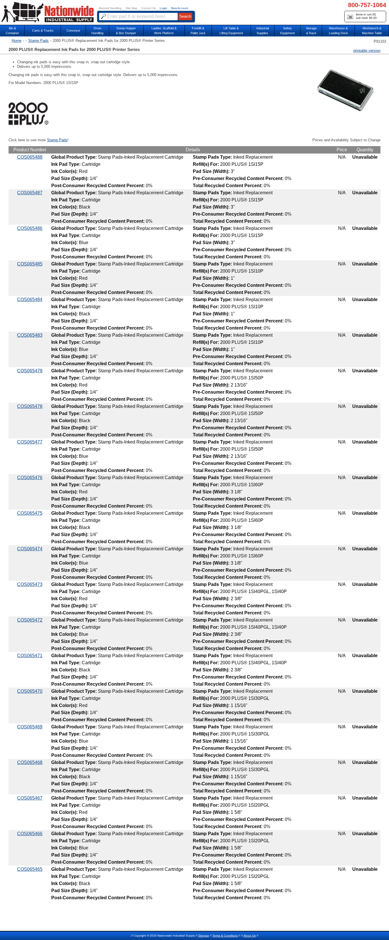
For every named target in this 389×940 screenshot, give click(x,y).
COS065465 (29, 869)
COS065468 (29, 762)
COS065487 (29, 192)
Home (16, 40)
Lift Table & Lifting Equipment (231, 30)
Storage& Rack (311, 30)
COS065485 (29, 263)
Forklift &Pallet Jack (198, 30)
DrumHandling (97, 30)
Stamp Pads (38, 40)
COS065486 (29, 228)
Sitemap (203, 935)
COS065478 (29, 406)
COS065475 (29, 513)
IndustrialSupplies (262, 30)
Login (163, 8)
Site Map (131, 8)
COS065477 (29, 442)
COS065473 (29, 584)
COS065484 (29, 299)
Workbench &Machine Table (372, 30)
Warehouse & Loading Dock (338, 30)
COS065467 (29, 798)
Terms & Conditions (225, 935)
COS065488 (29, 157)
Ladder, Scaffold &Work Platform (164, 30)
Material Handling (110, 8)
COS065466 (29, 833)
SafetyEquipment (287, 30)
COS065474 (29, 548)
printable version (366, 50)
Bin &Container (12, 30)
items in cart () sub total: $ (366, 16)
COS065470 (29, 691)
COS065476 (29, 477)
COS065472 (29, 620)
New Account (179, 8)
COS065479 (29, 370)
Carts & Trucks (43, 30)
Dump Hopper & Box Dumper (126, 30)
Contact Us (148, 8)
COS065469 (29, 726)
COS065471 (29, 655)
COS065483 (29, 335)
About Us (249, 935)
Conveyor (73, 30)
